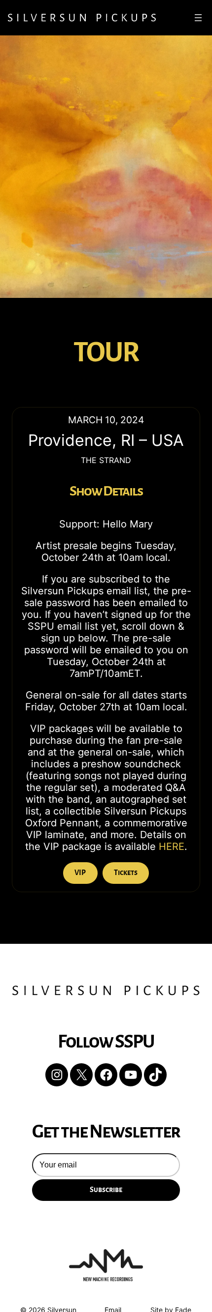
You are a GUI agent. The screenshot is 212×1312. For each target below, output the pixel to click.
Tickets (126, 872)
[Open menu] (198, 18)
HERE (171, 846)
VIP (80, 872)
